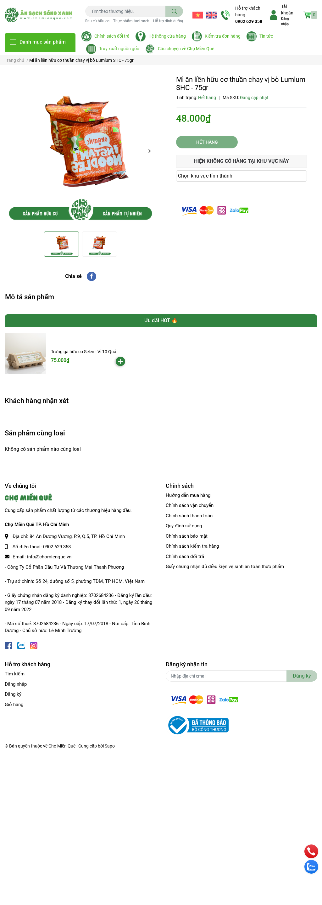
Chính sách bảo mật (187, 536)
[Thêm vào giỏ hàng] (120, 361)
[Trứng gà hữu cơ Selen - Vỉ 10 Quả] (25, 353)
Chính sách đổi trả (112, 36)
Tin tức (266, 36)
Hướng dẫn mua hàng (188, 495)
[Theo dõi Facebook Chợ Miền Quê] (8, 645)
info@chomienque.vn (49, 557)
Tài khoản (287, 9)
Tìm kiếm (15, 674)
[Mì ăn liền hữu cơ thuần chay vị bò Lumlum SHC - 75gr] (80, 150)
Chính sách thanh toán (189, 516)
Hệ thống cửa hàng (167, 36)
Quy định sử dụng (184, 526)
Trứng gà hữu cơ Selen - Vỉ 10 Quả (83, 351)
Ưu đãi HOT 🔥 (161, 320)
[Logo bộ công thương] (197, 725)
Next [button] (149, 151)
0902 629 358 (248, 21)
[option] (80, 150)
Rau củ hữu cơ (97, 21)
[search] (174, 11)
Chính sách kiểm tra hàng (192, 546)
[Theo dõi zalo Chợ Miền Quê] (21, 645)
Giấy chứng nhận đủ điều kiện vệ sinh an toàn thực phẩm (225, 566)
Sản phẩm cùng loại (35, 433)
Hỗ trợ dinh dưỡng (168, 21)
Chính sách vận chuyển (190, 505)
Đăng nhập (16, 684)
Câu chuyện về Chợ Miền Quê (186, 48)
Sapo (110, 745)
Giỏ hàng (14, 704)
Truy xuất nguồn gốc (119, 48)
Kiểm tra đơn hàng (223, 36)
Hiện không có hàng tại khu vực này (241, 161)
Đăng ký (13, 694)
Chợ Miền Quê (61, 745)
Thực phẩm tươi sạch (131, 21)
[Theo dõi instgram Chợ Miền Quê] (33, 645)
